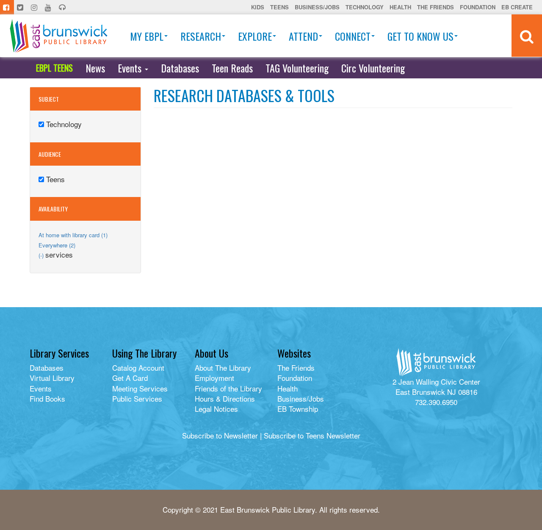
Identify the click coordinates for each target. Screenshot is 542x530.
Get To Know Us (420, 36)
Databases (180, 67)
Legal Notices (216, 408)
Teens (279, 7)
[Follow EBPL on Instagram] (35, 7)
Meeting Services (140, 388)
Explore (255, 36)
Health (400, 7)
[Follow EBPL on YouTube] (49, 7)
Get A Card (130, 377)
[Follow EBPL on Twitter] (21, 7)
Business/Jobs (317, 7)
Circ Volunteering (373, 67)
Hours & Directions (225, 398)
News (95, 67)
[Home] (58, 36)
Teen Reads (232, 67)
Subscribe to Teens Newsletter (312, 435)
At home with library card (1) (73, 235)
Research (200, 36)
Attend (303, 36)
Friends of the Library (228, 388)
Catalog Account (138, 367)
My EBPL (146, 36)
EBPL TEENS (54, 67)
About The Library (223, 367)
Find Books (47, 398)
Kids (257, 7)
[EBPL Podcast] (63, 7)
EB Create (517, 7)
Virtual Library (52, 377)
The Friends (435, 7)
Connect (353, 36)
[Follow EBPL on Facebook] (7, 7)
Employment (214, 377)
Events (131, 67)
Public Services (137, 398)
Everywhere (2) (57, 245)
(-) (42, 255)
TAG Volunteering (297, 67)
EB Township (297, 408)
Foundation (477, 7)
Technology (365, 7)
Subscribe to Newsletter (220, 435)
